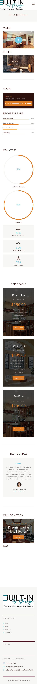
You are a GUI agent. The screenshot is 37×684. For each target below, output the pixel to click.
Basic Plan (18, 295)
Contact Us (8, 632)
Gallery (7, 626)
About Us (8, 629)
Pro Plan (18, 396)
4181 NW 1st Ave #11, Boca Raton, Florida (19, 670)
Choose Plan (18, 327)
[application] (18, 103)
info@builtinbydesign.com (14, 666)
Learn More (19, 537)
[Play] (6, 104)
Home (7, 623)
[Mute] (26, 104)
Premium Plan (18, 345)
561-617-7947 (11, 663)
